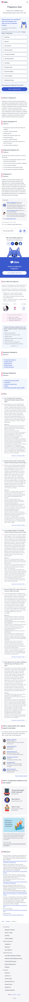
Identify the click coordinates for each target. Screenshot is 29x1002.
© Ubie (14, 998)
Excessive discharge (9, 367)
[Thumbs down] (24, 231)
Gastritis (6, 386)
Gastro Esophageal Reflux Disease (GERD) (14, 387)
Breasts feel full (8, 363)
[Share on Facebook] (20, 243)
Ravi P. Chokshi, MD (11, 202)
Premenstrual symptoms (10, 360)
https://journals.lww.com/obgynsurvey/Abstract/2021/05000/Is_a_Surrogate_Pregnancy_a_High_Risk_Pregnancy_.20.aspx (15, 894)
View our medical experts (21, 776)
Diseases (8, 921)
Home (3, 921)
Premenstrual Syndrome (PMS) (11, 380)
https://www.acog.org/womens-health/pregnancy (13, 915)
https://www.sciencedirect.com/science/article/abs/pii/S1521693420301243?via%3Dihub (15, 882)
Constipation (7, 382)
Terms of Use (9, 33)
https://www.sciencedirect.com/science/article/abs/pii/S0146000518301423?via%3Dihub (15, 861)
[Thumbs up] (20, 231)
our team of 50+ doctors (10, 218)
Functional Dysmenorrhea (10, 384)
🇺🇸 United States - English (14, 994)
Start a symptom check (14, 89)
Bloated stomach (8, 365)
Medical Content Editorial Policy (15, 224)
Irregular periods (8, 361)
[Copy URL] (8, 243)
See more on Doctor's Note (18, 455)
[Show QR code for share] (12, 243)
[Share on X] (16, 243)
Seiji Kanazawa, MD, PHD (12, 210)
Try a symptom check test (14, 273)
